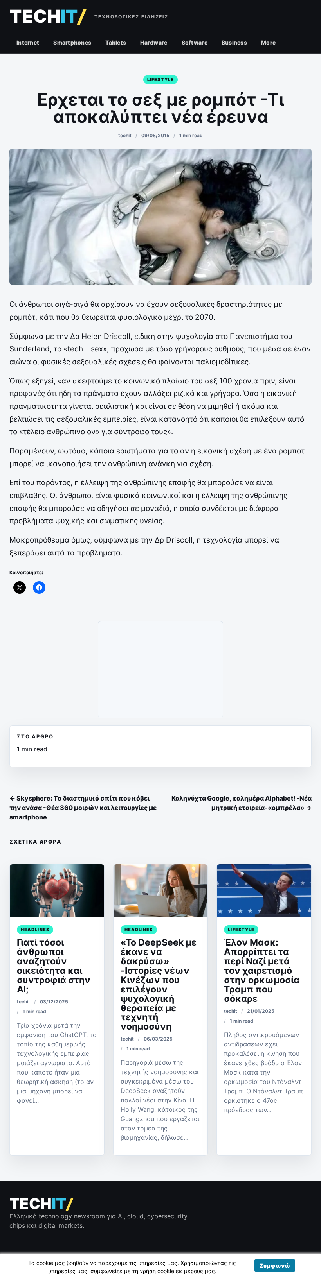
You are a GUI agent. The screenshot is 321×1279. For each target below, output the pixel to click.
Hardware (153, 42)
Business (234, 42)
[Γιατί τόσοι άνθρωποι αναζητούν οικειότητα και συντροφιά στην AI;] (57, 890)
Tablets (115, 42)
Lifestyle (160, 79)
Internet (27, 42)
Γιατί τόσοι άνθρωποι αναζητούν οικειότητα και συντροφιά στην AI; (53, 966)
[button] (275, 1265)
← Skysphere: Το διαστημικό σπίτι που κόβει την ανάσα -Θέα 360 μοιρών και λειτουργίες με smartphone (83, 807)
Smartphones (72, 42)
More (268, 42)
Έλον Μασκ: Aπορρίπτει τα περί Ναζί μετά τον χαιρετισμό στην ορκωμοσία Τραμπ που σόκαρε (261, 970)
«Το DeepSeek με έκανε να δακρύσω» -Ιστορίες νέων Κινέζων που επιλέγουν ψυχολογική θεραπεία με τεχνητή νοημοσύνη (159, 984)
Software (194, 42)
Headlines (35, 929)
